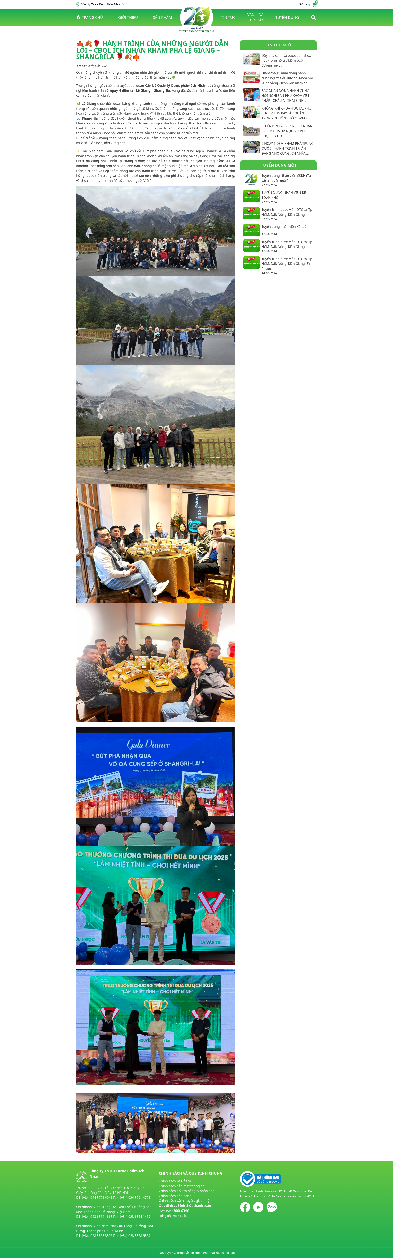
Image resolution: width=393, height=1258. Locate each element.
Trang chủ (92, 17)
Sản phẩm (162, 17)
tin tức (228, 17)
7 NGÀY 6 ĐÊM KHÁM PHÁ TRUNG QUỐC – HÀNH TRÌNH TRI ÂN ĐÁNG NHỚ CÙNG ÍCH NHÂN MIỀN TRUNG (288, 148)
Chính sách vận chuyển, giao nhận (185, 1200)
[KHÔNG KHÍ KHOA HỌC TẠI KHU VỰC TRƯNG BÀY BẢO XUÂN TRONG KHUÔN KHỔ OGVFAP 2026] (251, 112)
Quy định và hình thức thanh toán (185, 1205)
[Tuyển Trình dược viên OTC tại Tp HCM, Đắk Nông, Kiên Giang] (251, 213)
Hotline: (174, 1213)
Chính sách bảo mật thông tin (182, 1186)
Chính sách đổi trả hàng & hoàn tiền (187, 1191)
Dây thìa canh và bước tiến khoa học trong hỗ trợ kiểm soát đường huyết (286, 60)
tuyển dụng (287, 17)
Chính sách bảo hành (175, 1196)
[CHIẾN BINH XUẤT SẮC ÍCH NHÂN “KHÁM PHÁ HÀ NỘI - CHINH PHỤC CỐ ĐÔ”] (251, 129)
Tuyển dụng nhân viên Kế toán (285, 226)
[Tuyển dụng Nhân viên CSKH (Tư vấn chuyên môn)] (251, 179)
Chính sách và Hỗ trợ (175, 1181)
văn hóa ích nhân (255, 17)
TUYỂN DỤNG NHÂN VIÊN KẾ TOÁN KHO (284, 195)
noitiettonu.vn (170, 1225)
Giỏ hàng (308, 4)
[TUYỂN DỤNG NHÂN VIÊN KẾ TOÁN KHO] (251, 196)
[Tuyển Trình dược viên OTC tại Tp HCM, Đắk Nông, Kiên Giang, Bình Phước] (251, 262)
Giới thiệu (128, 17)
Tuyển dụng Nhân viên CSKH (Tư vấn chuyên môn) (286, 178)
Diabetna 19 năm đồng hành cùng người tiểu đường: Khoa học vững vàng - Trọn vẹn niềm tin (288, 78)
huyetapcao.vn (170, 1220)
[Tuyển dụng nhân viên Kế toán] (251, 230)
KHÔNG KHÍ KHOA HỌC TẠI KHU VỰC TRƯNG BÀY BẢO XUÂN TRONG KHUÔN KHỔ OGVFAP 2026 (286, 113)
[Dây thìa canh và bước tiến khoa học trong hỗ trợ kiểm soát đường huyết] (251, 59)
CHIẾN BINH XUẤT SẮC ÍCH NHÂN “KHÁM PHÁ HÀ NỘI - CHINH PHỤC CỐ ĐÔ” (287, 131)
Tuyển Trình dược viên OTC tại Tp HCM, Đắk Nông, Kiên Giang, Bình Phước (287, 264)
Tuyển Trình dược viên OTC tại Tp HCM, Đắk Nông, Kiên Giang (287, 212)
